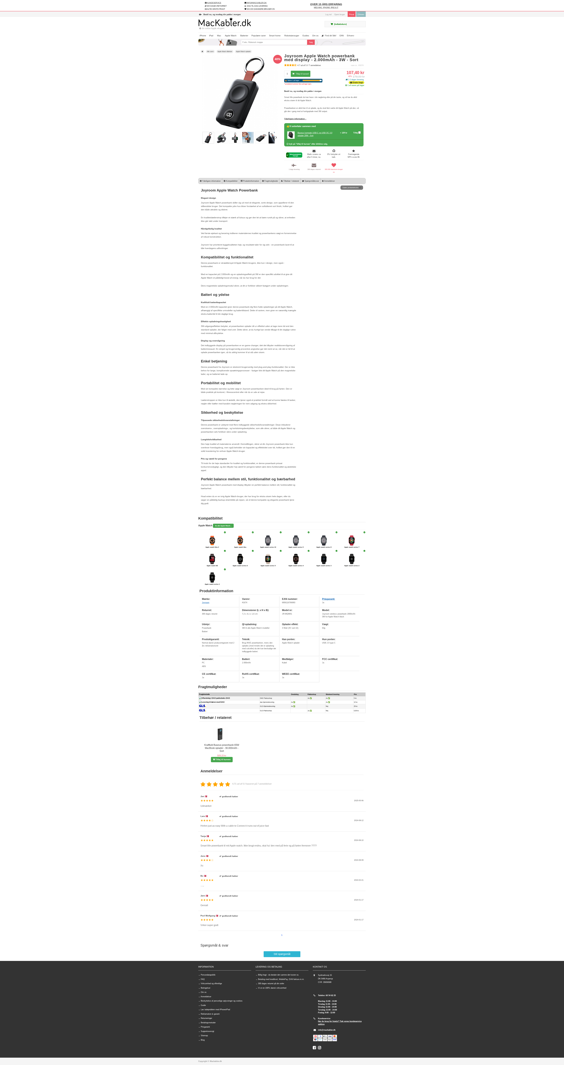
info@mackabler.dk (326, 1030)
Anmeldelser (329, 181)
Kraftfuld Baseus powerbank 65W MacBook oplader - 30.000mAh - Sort (221, 748)
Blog (203, 1040)
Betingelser (205, 988)
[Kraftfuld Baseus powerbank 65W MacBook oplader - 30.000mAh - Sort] (220, 741)
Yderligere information (211, 181)
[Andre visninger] (201, 138)
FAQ (203, 979)
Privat (351, 14)
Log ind (328, 14)
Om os (204, 992)
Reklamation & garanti (210, 1014)
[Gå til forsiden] (202, 51)
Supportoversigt (207, 1031)
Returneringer (206, 1018)
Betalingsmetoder (208, 1022)
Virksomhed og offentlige (211, 983)
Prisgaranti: (328, 599)
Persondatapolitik (208, 975)
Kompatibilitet (231, 181)
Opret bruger (339, 14)
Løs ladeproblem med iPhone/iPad (215, 1009)
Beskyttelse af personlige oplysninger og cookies (221, 1001)
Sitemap (204, 1035)
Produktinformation (250, 181)
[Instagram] (320, 1048)
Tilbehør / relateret (291, 181)
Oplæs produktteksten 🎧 (352, 187)
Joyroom (205, 602)
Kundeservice (214, 3)
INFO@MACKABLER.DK (257, 3)
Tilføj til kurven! (302, 74)
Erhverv (361, 14)
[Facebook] (315, 1048)
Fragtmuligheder (271, 181)
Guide (203, 1005)
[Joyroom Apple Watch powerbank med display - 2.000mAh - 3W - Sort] (208, 143)
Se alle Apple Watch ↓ (223, 526)
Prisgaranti (205, 1027)
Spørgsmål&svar (311, 181)
